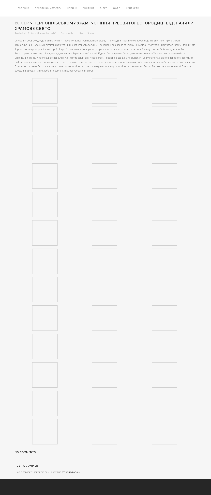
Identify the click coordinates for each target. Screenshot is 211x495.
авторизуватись (70, 472)
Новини (41, 33)
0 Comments (66, 33)
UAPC (53, 33)
